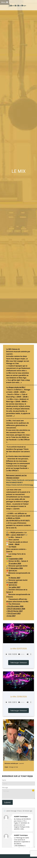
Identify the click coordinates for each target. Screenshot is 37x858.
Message (5, 787)
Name (4, 780)
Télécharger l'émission (18, 662)
